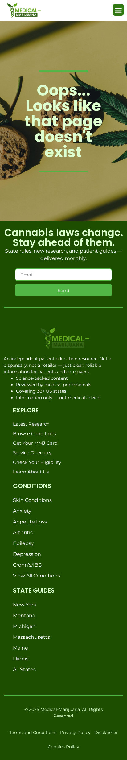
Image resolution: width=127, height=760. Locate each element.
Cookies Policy (63, 747)
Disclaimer (106, 732)
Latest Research (31, 424)
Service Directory (32, 453)
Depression (27, 554)
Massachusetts (31, 637)
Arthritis (23, 532)
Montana (24, 615)
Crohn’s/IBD (27, 565)
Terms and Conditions (32, 732)
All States (24, 669)
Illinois (20, 659)
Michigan (24, 626)
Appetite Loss (30, 522)
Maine (20, 648)
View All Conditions (36, 576)
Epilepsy (23, 543)
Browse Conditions (34, 433)
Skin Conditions (32, 500)
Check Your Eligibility (37, 462)
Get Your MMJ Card (35, 443)
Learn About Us (31, 472)
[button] (118, 10)
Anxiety (22, 511)
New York (24, 605)
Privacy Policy (75, 732)
